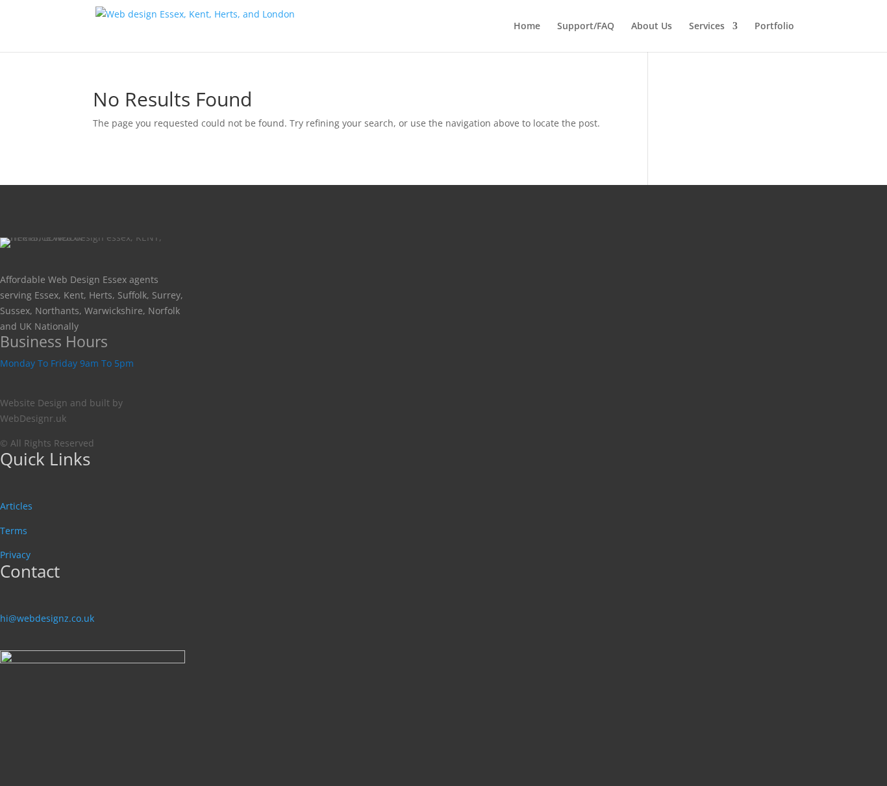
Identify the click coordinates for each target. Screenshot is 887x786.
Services (707, 26)
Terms (13, 530)
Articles (16, 506)
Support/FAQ (585, 26)
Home (527, 26)
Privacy (15, 554)
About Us (651, 26)
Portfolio (774, 26)
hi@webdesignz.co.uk (47, 618)
